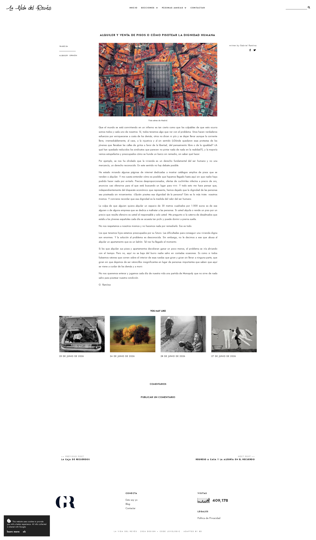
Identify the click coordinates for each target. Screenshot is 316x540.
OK (24, 531)
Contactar (198, 8)
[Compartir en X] (254, 50)
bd (200, 531)
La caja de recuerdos (75, 459)
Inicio (133, 8)
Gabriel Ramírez (248, 45)
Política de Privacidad (209, 518)
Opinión (73, 55)
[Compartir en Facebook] (250, 50)
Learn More (13, 531)
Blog (128, 504)
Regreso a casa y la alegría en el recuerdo (225, 459)
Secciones (148, 8)
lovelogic (174, 531)
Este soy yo (131, 500)
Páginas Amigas (172, 8)
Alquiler (63, 55)
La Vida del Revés (28, 9)
